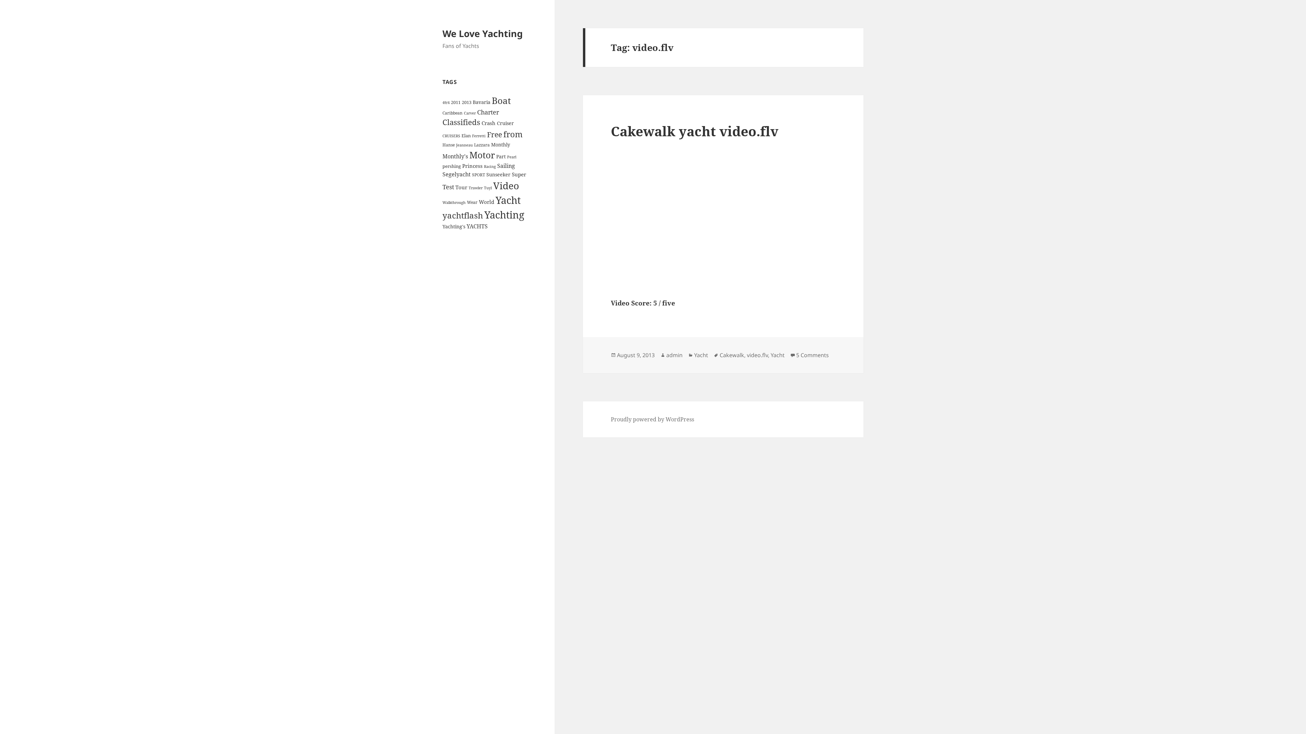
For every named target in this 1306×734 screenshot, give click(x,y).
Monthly (500, 144)
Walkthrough (454, 202)
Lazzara (482, 145)
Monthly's (455, 156)
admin (674, 355)
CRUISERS (451, 136)
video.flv (757, 355)
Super (519, 174)
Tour (461, 187)
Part (501, 156)
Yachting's (453, 226)
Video (506, 185)
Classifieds (461, 122)
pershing (451, 166)
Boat (501, 100)
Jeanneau (464, 145)
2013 (466, 102)
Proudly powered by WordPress (652, 419)
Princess (472, 165)
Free (494, 134)
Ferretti (479, 136)
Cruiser (505, 123)
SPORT (478, 175)
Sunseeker (498, 174)
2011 (456, 102)
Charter (488, 112)
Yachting (504, 215)
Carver (470, 113)
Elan (466, 136)
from (513, 134)
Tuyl (488, 188)
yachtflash (462, 215)
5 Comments (812, 355)
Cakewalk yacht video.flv (694, 131)
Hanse (448, 145)
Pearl (511, 157)
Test (448, 186)
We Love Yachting (482, 33)
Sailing (506, 166)
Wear (472, 202)
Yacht (508, 200)
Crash (489, 123)
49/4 (446, 102)
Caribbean (452, 113)
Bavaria (481, 102)
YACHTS (477, 226)
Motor (482, 155)
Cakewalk (732, 355)
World (486, 201)
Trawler (476, 188)
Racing (490, 166)
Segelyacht (456, 174)
